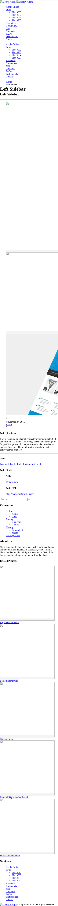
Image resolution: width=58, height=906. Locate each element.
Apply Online (12, 7)
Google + (30, 464)
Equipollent (17, 530)
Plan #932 (16, 12)
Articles (9, 511)
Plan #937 (16, 20)
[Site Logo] (16, 1)
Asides (15, 514)
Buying (9, 519)
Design (9, 482)
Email (38, 464)
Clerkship (16, 522)
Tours (8, 9)
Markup (9, 527)
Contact (9, 39)
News (14, 516)
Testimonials (12, 36)
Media (15, 532)
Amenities (10, 23)
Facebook (4, 464)
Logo (15, 482)
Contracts (10, 31)
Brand (9, 424)
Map (8, 28)
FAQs (9, 34)
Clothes (15, 524)
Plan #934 (16, 17)
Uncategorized (13, 535)
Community (11, 25)
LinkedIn (21, 464)
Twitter (13, 464)
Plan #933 (16, 15)
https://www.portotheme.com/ (20, 494)
